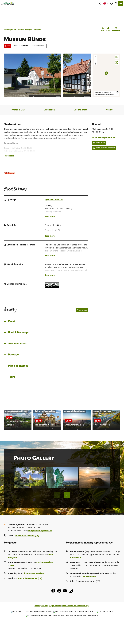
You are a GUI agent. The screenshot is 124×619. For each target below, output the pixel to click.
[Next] (67, 495)
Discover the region (25, 29)
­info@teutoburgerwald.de (40, 530)
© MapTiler (106, 92)
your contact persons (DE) (27, 535)
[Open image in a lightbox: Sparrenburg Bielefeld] (29, 477)
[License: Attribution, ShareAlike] (52, 287)
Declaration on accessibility (75, 606)
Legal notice (55, 606)
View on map (82, 310)
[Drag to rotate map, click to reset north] (95, 63)
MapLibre (98, 92)
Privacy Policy (41, 606)
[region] (106, 75)
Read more (9, 156)
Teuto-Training (88, 576)
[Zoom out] (95, 60)
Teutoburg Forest (10, 29)
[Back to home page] (7, 3)
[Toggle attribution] (117, 92)
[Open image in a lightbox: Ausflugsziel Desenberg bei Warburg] (94, 477)
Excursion (37, 29)
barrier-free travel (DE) (34, 573)
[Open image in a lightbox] (32, 75)
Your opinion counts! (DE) (30, 578)
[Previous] (57, 495)
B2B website (75, 557)
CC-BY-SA (58, 96)
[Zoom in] (95, 56)
